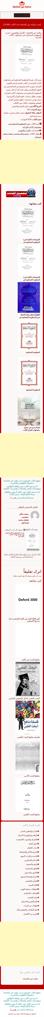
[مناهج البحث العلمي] (28, 795)
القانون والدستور (31, 872)
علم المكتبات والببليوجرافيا (27, 909)
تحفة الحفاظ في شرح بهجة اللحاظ (22, 557)
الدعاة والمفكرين (31, 860)
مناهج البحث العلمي (31, 814)
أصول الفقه (33, 843)
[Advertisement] (22, 162)
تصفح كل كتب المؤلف (14, 529)
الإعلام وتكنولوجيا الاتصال (28, 835)
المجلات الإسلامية (31, 893)
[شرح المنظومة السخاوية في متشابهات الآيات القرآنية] (28, 61)
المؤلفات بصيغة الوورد (29, 889)
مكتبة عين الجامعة (33, 32)
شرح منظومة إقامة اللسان (22, 555)
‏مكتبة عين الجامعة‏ (30, 978)
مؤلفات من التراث (30, 905)
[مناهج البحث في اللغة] (28, 640)
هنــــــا (13, 497)
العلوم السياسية (31, 868)
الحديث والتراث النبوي (29, 856)
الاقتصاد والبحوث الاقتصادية (27, 839)
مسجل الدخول (27, 576)
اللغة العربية (33, 885)
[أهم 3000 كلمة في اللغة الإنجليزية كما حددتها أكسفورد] (28, 600)
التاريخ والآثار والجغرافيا (29, 852)
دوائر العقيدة (33, 897)
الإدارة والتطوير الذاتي (29, 831)
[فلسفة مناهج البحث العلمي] (28, 718)
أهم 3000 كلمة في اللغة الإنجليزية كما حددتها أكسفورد (24, 619)
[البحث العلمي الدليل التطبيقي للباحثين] (28, 679)
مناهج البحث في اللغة (31, 659)
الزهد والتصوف (32, 864)
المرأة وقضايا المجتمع (29, 876)
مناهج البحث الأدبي (32, 775)
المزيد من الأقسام (31, 914)
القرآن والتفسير (18, 32)
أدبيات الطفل (32, 847)
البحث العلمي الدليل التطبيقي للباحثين (24, 698)
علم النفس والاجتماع (30, 901)
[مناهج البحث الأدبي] (28, 756)
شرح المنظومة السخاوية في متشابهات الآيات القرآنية (14, 534)
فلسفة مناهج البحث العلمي (28, 737)
